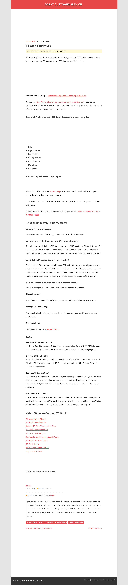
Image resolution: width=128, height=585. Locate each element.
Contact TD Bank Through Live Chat (41, 426)
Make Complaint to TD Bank (37, 447)
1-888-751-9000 (32, 215)
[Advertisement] (64, 27)
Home (28, 41)
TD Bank (28, 486)
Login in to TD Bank (34, 451)
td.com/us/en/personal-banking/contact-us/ (67, 95)
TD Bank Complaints (94, 528)
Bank (33, 41)
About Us (87, 580)
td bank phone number (75, 522)
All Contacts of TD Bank (35, 419)
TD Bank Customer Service (37, 429)
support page (55, 191)
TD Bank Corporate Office (37, 440)
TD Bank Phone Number (36, 422)
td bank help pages (61, 522)
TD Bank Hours (32, 444)
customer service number (87, 211)
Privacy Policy (112, 580)
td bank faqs (49, 522)
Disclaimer (103, 580)
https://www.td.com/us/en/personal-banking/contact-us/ (60, 102)
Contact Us (94, 580)
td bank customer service (35, 522)
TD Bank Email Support (35, 433)
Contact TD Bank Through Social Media (42, 437)
